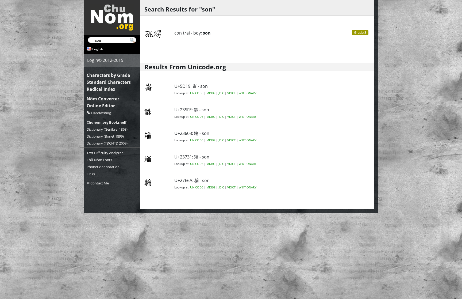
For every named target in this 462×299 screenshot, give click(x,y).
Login (92, 60)
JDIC (221, 93)
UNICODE (196, 93)
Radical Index (101, 89)
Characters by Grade (108, 75)
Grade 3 (360, 32)
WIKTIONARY (247, 93)
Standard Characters (109, 82)
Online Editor (101, 106)
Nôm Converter (103, 99)
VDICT (231, 93)
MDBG (210, 93)
